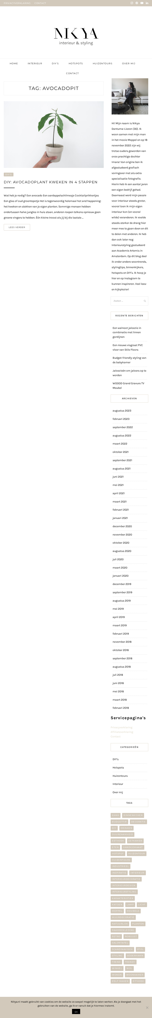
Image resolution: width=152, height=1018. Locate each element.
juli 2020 (118, 559)
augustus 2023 (122, 410)
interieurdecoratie (126, 879)
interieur (137, 872)
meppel (117, 911)
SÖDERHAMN (135, 955)
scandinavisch (122, 949)
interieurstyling (124, 891)
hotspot (118, 853)
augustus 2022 (122, 435)
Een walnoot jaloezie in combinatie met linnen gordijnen (127, 332)
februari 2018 (121, 708)
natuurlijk (120, 923)
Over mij (128, 63)
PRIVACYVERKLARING (17, 3)
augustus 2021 (122, 468)
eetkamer (135, 840)
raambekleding (123, 930)
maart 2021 (120, 501)
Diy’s (55, 63)
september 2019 (122, 592)
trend (116, 962)
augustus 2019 (122, 600)
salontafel (120, 942)
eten (115, 847)
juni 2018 (118, 683)
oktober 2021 (121, 452)
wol (129, 968)
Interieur (35, 63)
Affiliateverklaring (122, 732)
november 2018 (122, 641)
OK (76, 1011)
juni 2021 (118, 476)
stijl (140, 949)
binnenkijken (133, 815)
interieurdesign (124, 885)
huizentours (121, 860)
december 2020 (122, 526)
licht (142, 904)
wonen (117, 975)
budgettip (119, 821)
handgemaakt (133, 847)
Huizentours (103, 63)
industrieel (120, 866)
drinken (126, 828)
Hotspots (76, 63)
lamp (130, 904)
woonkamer (134, 975)
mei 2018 (118, 691)
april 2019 (119, 617)
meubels (133, 911)
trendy (130, 962)
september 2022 (123, 427)
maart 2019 (120, 625)
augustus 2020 (122, 551)
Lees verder (17, 227)
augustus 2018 (122, 666)
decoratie (138, 821)
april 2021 (119, 493)
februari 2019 (121, 633)
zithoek (138, 981)
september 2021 (122, 460)
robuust (131, 936)
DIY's (8, 174)
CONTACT (40, 3)
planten (138, 923)
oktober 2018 (121, 650)
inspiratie (119, 872)
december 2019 (122, 584)
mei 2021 (118, 485)
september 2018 (122, 658)
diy (114, 828)
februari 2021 (121, 509)
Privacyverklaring (121, 727)
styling (117, 955)
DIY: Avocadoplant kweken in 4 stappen (51, 182)
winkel (117, 968)
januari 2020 (120, 575)
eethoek (118, 840)
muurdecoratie (123, 917)
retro (116, 936)
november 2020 (122, 534)
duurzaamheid (122, 834)
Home (14, 63)
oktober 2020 (121, 542)
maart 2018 (120, 699)
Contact (72, 73)
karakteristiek (122, 898)
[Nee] (147, 1007)
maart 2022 (120, 443)
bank (115, 815)
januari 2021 (120, 518)
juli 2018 (118, 674)
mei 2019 (118, 608)
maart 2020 (120, 567)
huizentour (136, 853)
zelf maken (120, 981)
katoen (117, 904)
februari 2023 (121, 419)
